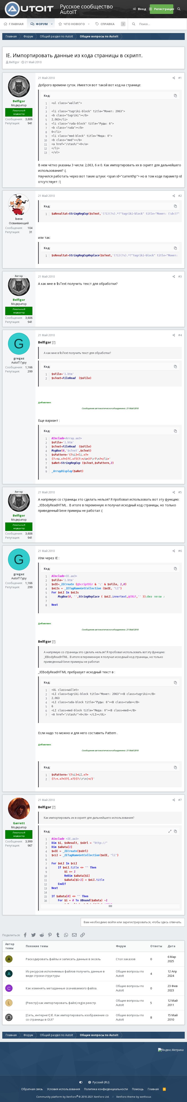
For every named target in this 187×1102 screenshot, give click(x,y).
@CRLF (132, 596)
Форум (42, 24)
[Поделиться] (174, 78)
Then (93, 867)
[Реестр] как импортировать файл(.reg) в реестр (61, 1003)
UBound (85, 900)
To (77, 900)
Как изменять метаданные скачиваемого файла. (61, 988)
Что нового (74, 24)
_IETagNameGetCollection (82, 588)
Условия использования (63, 1089)
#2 (180, 196)
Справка (107, 24)
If (59, 867)
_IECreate (67, 584)
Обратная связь (32, 1089)
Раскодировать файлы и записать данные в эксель (63, 959)
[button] (52, 24)
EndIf (62, 884)
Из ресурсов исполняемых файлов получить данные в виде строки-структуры (65, 973)
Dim (54, 843)
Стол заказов (125, 959)
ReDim (68, 875)
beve (19, 219)
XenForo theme (125, 1096)
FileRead (69, 378)
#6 (180, 551)
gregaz (18, 358)
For (54, 592)
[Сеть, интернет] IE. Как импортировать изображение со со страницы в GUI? (67, 1017)
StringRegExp (78, 213)
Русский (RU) (100, 1082)
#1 (180, 78)
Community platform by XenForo (72, 1096)
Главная (16, 24)
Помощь (138, 1089)
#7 (180, 800)
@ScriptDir (85, 584)
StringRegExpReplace (84, 255)
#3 (180, 276)
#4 (180, 335)
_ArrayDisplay (62, 471)
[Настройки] (81, 1082)
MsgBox (56, 450)
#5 (180, 492)
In (67, 592)
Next (55, 604)
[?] (53, 342)
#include (58, 838)
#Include (58, 438)
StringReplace (89, 596)
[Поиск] (179, 9)
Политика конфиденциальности (106, 1089)
